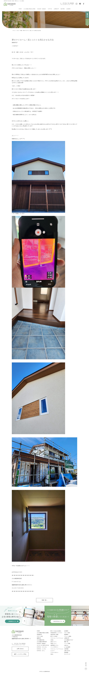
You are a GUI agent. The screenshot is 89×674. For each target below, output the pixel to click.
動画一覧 (66, 641)
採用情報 (66, 652)
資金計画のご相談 (54, 634)
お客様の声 (56, 8)
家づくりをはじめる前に (56, 631)
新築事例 (66, 634)
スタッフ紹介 (67, 632)
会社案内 (68, 8)
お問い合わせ (20, 648)
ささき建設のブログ (68, 639)
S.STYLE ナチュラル (42, 647)
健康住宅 (39, 638)
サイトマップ (67, 654)
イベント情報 (87, 22)
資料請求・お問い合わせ (87, 15)
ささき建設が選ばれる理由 (29, 8)
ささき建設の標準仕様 (42, 641)
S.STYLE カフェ (41, 650)
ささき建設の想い (41, 639)
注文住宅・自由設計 (41, 8)
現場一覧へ (44, 600)
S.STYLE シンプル (41, 648)
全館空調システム (54, 645)
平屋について (53, 643)
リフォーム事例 (67, 636)
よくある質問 (67, 647)
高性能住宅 (39, 634)
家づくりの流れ (54, 636)
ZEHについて (53, 641)
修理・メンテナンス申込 (20, 654)
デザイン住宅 (40, 636)
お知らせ (66, 645)
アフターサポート (54, 652)
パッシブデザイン (54, 647)
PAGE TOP (85, 664)
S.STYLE (50, 8)
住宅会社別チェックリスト (56, 632)
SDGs (52, 654)
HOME (20, 8)
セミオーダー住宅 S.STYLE (43, 645)
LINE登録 (66, 648)
